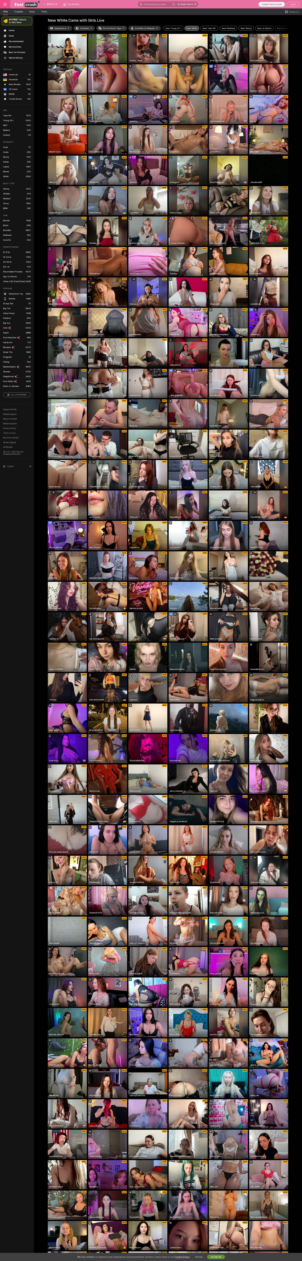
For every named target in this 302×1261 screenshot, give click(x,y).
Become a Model (11, 438)
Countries (84, 28)
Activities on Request (145, 28)
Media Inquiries (10, 424)
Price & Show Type (112, 28)
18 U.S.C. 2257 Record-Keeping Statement (13, 453)
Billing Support (10, 414)
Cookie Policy (182, 1257)
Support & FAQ (10, 409)
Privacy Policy (9, 428)
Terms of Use (9, 433)
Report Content (10, 419)
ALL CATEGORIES (19, 395)
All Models (8, 447)
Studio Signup (9, 442)
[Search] (173, 4)
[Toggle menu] (5, 4)
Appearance (60, 28)
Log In (293, 4)
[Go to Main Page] (26, 4)
